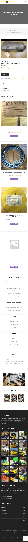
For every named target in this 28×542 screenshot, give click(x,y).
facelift (3, 516)
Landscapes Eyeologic (14, 296)
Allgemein (3, 507)
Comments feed (14, 344)
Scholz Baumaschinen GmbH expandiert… (14, 289)
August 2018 (14, 327)
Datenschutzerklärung (6, 530)
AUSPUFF (23, 79)
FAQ (14, 532)
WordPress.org (13, 348)
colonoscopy (4, 513)
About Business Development (14, 293)
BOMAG (16, 79)
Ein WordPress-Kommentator (13, 307)
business (3, 510)
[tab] (6, 84)
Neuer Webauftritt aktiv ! (14, 285)
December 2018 (14, 321)
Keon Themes (20, 537)
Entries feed (14, 341)
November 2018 (14, 324)
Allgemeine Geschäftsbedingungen (19, 530)
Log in (13, 338)
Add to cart (5, 74)
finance (3, 520)
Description (6, 83)
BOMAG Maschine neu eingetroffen (13, 281)
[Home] (11, 30)
